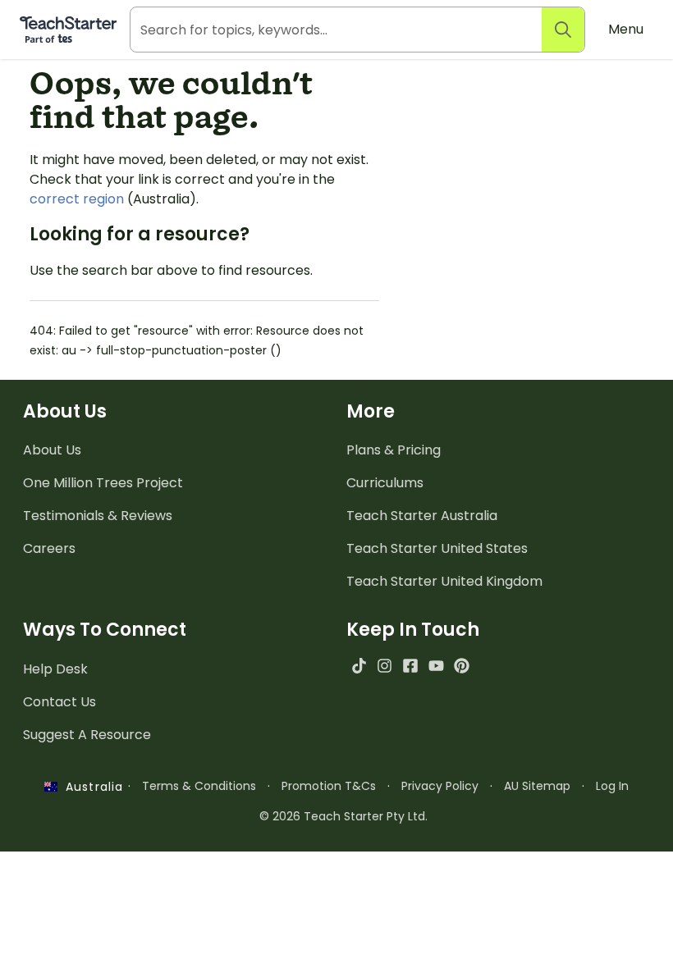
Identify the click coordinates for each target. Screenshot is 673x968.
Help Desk (55, 669)
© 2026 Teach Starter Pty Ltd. (343, 816)
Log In (612, 786)
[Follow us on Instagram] (384, 665)
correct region (77, 198)
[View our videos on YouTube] (436, 665)
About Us (52, 450)
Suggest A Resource (87, 734)
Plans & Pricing (393, 450)
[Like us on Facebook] (410, 665)
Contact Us (59, 701)
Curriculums (384, 482)
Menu (625, 29)
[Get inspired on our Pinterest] (461, 665)
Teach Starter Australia (421, 515)
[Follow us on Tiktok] (359, 665)
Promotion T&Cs (329, 786)
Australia (90, 787)
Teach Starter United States (437, 548)
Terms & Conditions (199, 786)
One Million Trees (103, 482)
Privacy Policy (439, 786)
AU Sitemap (537, 786)
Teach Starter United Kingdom (444, 581)
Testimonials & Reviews (97, 515)
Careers (49, 548)
